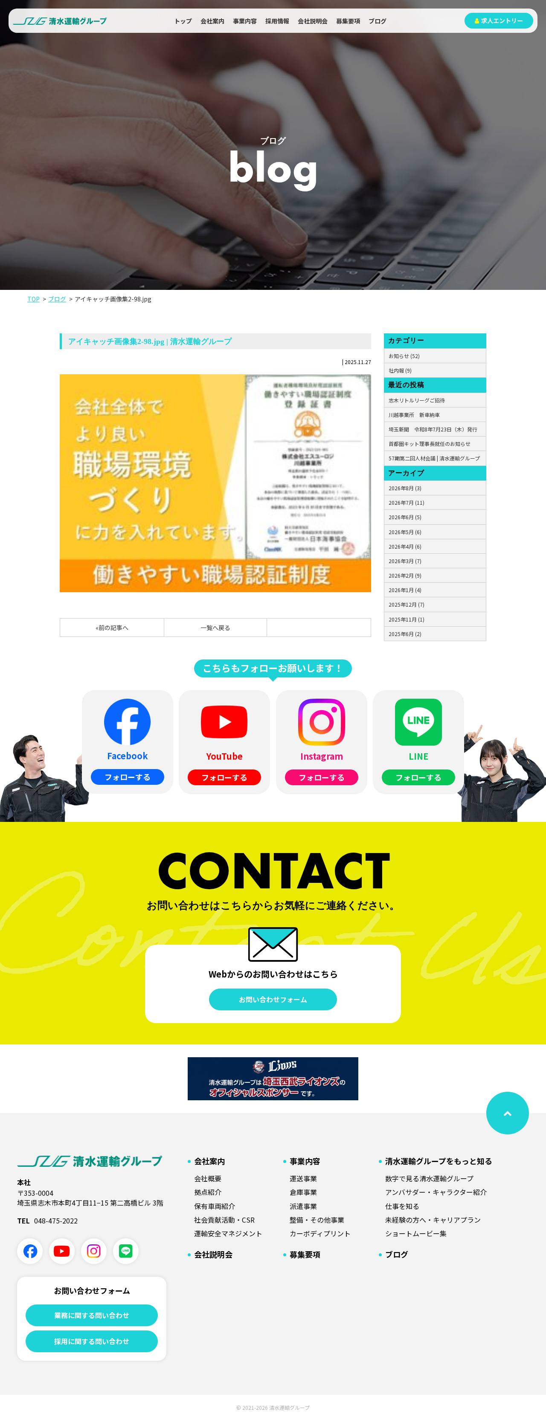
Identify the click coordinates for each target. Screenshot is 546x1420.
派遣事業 (303, 1206)
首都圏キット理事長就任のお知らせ (429, 443)
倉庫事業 (303, 1192)
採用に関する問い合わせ (91, 1341)
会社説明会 (313, 21)
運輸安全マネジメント (228, 1233)
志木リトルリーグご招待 (417, 400)
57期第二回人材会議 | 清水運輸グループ (434, 458)
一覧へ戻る (215, 627)
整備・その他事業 (317, 1219)
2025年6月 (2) (405, 633)
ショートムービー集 (416, 1233)
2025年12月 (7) (406, 604)
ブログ (377, 21)
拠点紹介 (207, 1192)
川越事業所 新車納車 (414, 414)
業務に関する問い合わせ (91, 1315)
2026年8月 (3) (405, 488)
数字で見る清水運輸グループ (429, 1178)
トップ (183, 21)
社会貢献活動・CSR (224, 1219)
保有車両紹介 (214, 1206)
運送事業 (303, 1178)
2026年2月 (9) (405, 575)
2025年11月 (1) (406, 619)
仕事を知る (402, 1206)
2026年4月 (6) (405, 546)
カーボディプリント (320, 1233)
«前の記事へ (112, 627)
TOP (33, 299)
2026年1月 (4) (405, 589)
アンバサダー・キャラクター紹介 (436, 1192)
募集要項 (348, 21)
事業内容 (245, 21)
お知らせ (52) (404, 355)
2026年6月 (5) (405, 517)
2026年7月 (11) (406, 502)
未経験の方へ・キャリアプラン (433, 1219)
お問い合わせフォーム (273, 999)
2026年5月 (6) (405, 531)
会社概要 (207, 1178)
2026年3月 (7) (405, 560)
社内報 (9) (400, 370)
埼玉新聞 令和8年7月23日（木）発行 (433, 429)
